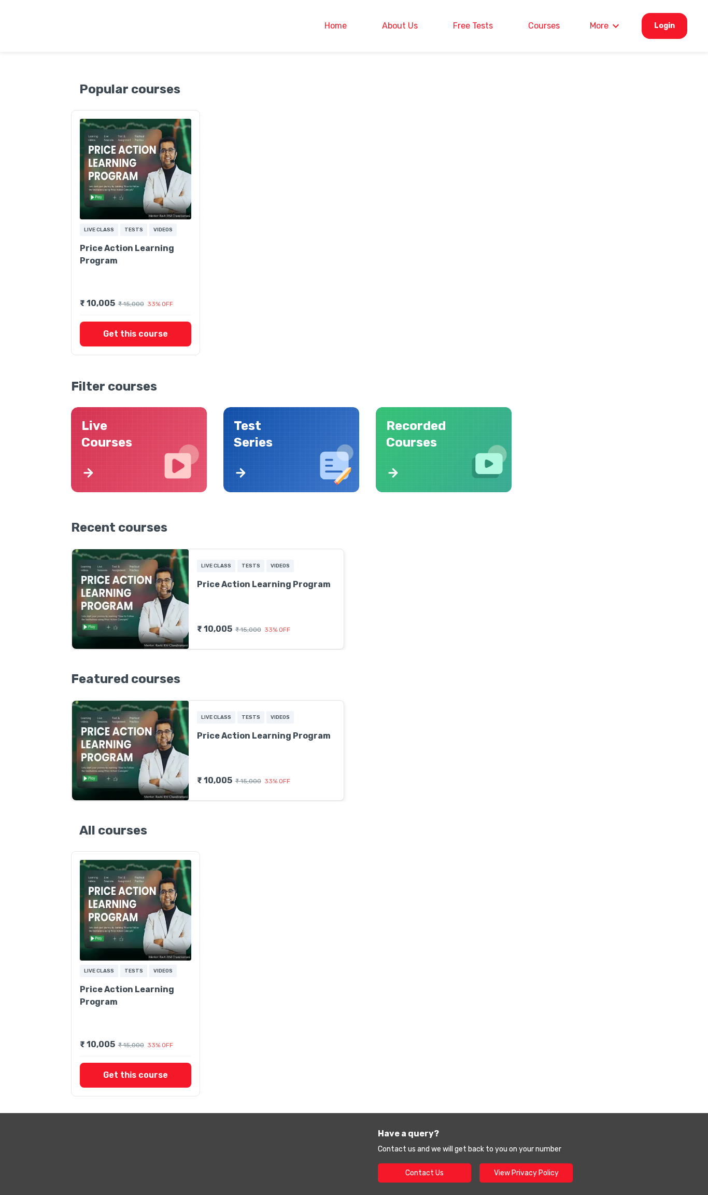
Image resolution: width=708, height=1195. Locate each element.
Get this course (135, 334)
